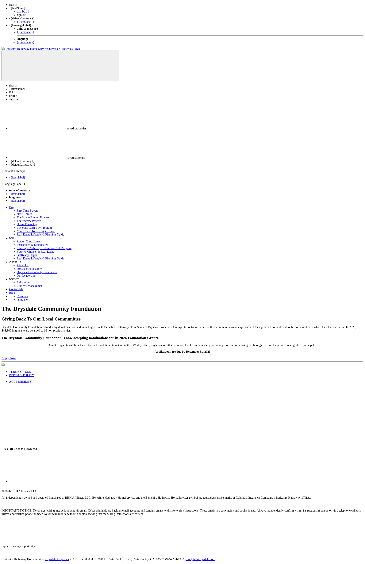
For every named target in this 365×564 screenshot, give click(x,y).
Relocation (23, 282)
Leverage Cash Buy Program (34, 227)
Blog (12, 292)
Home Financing (27, 224)
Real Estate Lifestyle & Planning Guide (40, 234)
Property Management (30, 285)
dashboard (23, 11)
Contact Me (16, 289)
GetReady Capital (27, 255)
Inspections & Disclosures (32, 244)
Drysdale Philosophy (29, 268)
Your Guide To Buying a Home (36, 231)
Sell (11, 238)
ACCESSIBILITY (20, 381)
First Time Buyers (27, 210)
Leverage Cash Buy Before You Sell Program (44, 248)
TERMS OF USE (20, 371)
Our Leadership (26, 275)
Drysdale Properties (57, 559)
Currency (22, 296)
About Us (23, 265)
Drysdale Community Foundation (37, 272)
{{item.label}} (25, 21)
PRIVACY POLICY (21, 375)
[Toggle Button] (60, 66)
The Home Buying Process (33, 217)
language (22, 299)
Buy (11, 207)
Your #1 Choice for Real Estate (35, 251)
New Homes (24, 214)
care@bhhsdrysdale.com (200, 559)
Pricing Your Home (28, 241)
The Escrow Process (29, 220)
